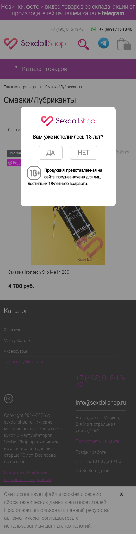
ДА (50, 152)
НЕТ (84, 152)
